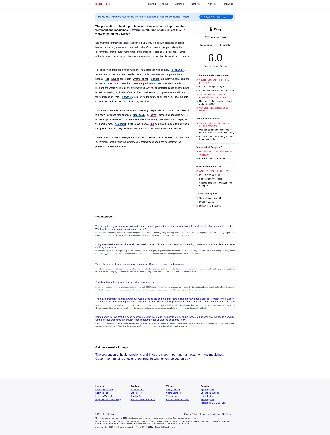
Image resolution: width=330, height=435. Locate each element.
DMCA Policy (228, 414)
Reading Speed (138, 396)
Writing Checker (173, 390)
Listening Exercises (104, 390)
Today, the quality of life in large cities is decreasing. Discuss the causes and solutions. (139, 264)
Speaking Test (207, 390)
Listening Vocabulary (105, 396)
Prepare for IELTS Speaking (213, 403)
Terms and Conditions (210, 414)
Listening (180, 4)
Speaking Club (207, 400)
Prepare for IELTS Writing (177, 400)
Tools (165, 4)
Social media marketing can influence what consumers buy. (125, 282)
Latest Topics (207, 396)
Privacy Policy (190, 414)
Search (152, 4)
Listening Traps (102, 393)
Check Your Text (217, 17)
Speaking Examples (210, 393)
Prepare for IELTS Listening (108, 400)
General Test (136, 393)
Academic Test (137, 390)
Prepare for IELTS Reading (143, 400)
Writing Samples (173, 393)
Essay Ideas (171, 396)
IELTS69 (102, 4)
